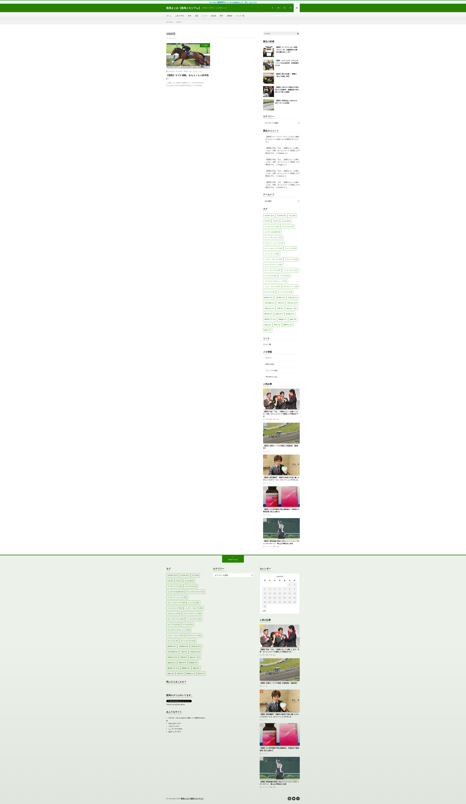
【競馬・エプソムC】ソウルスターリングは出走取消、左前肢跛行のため (287, 63)
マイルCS (284, 276)
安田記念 (293, 297)
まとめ (195, 71)
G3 (275, 221)
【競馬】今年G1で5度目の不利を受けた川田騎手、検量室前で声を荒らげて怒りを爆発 (287, 89)
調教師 (229, 16)
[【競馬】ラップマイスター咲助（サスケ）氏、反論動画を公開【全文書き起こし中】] (268, 51)
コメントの (271, 370)
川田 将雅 (269, 303)
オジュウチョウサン (273, 237)
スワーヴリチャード (273, 265)
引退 (280, 303)
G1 (292, 216)
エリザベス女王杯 (272, 232)
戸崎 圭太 (292, 303)
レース (204, 16)
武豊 (280, 308)
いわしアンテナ (173, 726)
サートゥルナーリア (273, 248)
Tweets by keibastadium (175, 704)
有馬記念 (269, 308)
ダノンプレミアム (272, 270)
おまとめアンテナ (174, 723)
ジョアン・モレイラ (273, 259)
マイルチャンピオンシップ (275, 281)
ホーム (168, 16)
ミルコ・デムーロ (272, 286)
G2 (267, 221)
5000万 (186, 71)
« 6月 (264, 610)
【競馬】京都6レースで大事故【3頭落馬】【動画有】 (279, 683)
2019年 (180, 71)
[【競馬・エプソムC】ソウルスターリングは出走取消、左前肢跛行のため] (268, 64)
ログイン (269, 358)
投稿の (270, 364)
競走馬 (213, 16)
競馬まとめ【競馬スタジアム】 (192, 799)
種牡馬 (268, 314)
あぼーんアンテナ (174, 732)
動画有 (268, 297)
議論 (293, 319)
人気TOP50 (179, 16)
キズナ (200, 71)
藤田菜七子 (270, 319)
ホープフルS (270, 276)
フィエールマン (290, 270)
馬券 (189, 16)
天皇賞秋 (280, 297)
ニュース (268, 451)
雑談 (196, 16)
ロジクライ (269, 292)
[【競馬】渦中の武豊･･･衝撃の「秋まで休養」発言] (268, 78)
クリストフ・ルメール (273, 243)
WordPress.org (271, 377)
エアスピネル (288, 226)
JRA (190, 71)
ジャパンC (290, 248)
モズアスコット (290, 286)
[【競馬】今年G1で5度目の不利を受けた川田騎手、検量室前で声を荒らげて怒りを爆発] (268, 91)
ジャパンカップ (271, 254)
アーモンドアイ (271, 226)
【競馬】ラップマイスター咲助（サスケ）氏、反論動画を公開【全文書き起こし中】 (286, 49)
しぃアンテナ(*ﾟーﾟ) (175, 729)
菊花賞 (290, 314)
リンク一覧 (240, 16)
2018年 (269, 216)
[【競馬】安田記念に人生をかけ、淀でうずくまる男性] (268, 104)
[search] (298, 33)
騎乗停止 (287, 325)
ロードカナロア (285, 292)
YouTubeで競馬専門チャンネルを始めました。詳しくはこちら (233, 2)
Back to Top (233, 559)
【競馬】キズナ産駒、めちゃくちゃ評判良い (187, 77)
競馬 (279, 314)
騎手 (221, 16)
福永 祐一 (291, 308)
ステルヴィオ (291, 259)
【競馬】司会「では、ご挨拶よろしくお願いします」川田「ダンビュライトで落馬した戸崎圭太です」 (283, 150)
